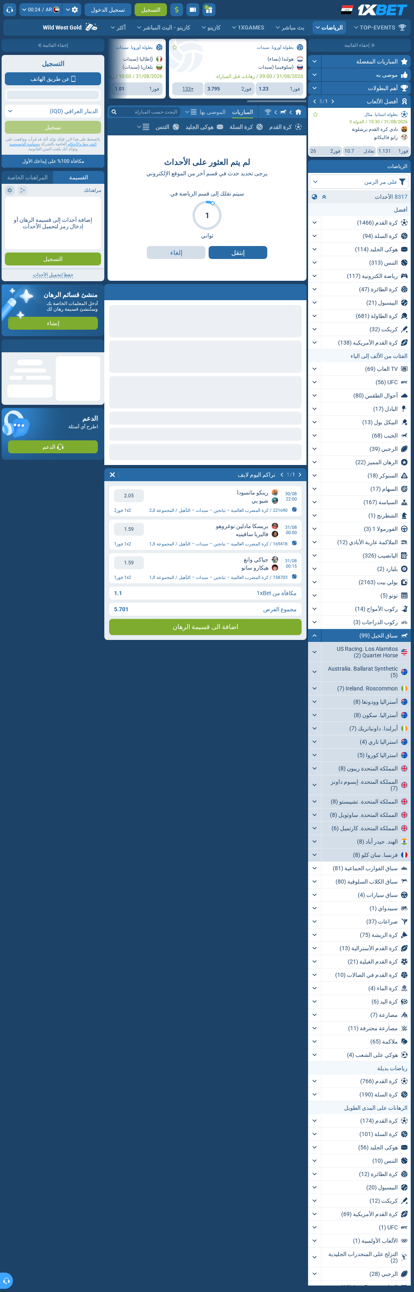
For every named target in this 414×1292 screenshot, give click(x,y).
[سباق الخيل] (283, 111)
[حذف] (112, 475)
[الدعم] (9, 9)
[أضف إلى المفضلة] (315, 114)
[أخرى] (191, 112)
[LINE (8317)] (298, 111)
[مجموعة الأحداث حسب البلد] (314, 197)
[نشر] (314, 61)
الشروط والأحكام (82, 219)
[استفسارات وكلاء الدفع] (192, 9)
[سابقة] (333, 101)
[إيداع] (176, 9)
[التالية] (314, 101)
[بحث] (114, 112)
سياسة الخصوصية (23, 219)
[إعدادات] (71, 9)
